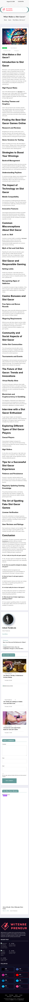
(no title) (12, 855)
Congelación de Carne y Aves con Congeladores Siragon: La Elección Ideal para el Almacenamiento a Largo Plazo (13, 647)
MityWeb (12, 911)
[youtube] (21, 4)
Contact (20, 907)
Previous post (5, 640)
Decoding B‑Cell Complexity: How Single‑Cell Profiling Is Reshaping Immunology (14, 819)
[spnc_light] (26, 9)
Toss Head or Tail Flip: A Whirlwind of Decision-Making (13, 676)
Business (5, 795)
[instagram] (18, 4)
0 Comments (16, 50)
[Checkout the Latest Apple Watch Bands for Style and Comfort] (14, 717)
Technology (11, 907)
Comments (4, 744)
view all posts (5, 634)
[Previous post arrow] (25, 641)
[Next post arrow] (25, 648)
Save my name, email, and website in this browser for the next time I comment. (14, 776)
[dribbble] (14, 4)
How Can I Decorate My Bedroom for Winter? (14, 642)
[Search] (24, 9)
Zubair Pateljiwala (9, 628)
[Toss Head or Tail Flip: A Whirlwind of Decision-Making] (14, 665)
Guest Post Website (16, 908)
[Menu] (19, 9)
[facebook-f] (8, 4)
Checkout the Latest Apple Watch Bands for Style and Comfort (11, 728)
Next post (5, 645)
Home (6, 907)
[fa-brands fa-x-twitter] (11, 4)
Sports (16, 907)
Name (3, 758)
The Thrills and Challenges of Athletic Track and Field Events (12, 702)
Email (3, 766)
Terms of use (9, 908)
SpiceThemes (21, 911)
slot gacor (20, 91)
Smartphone (5, 541)
